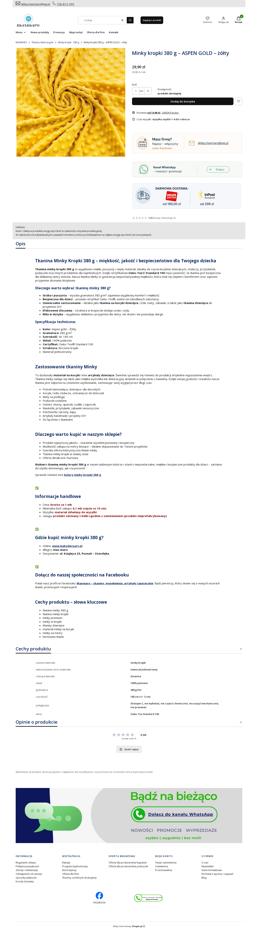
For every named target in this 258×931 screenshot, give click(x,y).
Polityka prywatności (27, 866)
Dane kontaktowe (212, 870)
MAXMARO (21, 42)
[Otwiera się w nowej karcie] (148, 898)
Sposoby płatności (26, 877)
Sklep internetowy (127, 926)
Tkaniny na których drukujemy (79, 877)
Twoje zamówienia (165, 862)
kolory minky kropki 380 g (82, 475)
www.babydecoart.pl (67, 546)
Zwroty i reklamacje (27, 870)
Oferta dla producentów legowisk (128, 862)
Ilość (134, 84)
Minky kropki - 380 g (68, 42)
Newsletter (208, 866)
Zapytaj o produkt (152, 20)
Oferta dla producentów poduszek (128, 866)
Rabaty (66, 862)
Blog (204, 877)
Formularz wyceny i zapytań (217, 874)
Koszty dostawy (25, 881)
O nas (205, 862)
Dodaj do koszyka (183, 101)
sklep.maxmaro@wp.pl (35, 4)
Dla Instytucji (69, 870)
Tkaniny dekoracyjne (42, 42)
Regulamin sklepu (26, 862)
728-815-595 (65, 4)
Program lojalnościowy (75, 866)
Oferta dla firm (70, 874)
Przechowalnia (163, 870)
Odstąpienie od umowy (29, 874)
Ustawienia (161, 866)
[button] (130, 20)
